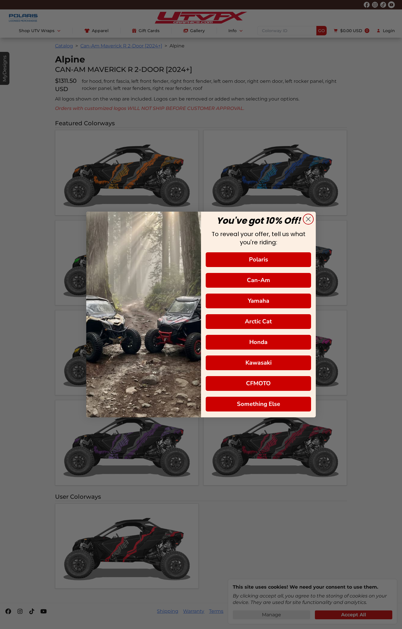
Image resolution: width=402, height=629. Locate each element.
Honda (258, 342)
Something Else (258, 404)
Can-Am (258, 280)
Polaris (258, 260)
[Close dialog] (308, 219)
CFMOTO (258, 383)
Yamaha (258, 301)
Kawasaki (258, 363)
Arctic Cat (258, 321)
